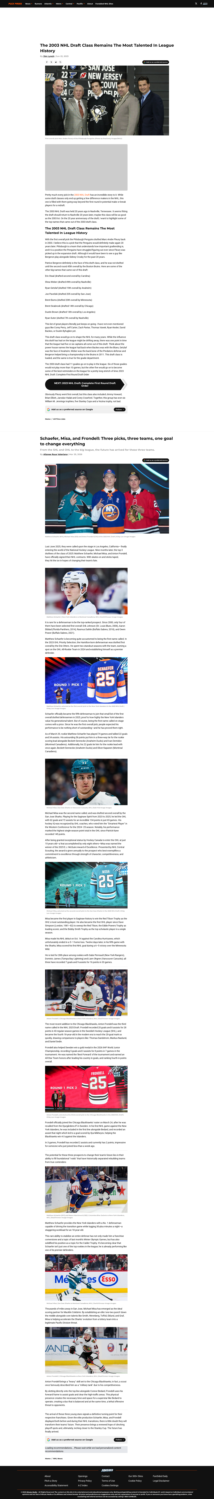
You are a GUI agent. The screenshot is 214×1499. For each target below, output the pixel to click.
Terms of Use (108, 1480)
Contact (106, 1476)
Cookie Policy (135, 1480)
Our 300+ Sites (135, 1476)
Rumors (38, 4)
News (27, 4)
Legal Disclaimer (161, 1480)
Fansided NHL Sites (104, 4)
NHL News (57, 1458)
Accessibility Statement (56, 1485)
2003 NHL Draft (82, 194)
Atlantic (48, 4)
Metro (58, 4)
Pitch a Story (51, 1480)
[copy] (60, 62)
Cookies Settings (110, 1485)
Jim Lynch (48, 56)
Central (69, 4)
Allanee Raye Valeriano (55, 454)
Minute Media (31, 1492)
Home (48, 419)
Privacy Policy (85, 1480)
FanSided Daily (160, 1476)
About (90, 4)
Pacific (80, 4)
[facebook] (201, 4)
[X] (196, 4)
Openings (82, 1476)
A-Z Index (83, 1485)
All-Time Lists (59, 419)
